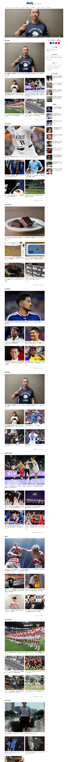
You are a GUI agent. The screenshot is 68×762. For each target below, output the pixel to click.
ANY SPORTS (8, 619)
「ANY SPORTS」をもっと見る (37, 696)
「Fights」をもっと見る (39, 615)
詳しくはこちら (48, 51)
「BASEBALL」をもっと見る (38, 449)
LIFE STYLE (8, 700)
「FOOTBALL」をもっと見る (38, 368)
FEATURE (7, 40)
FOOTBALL (8, 289)
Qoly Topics (8, 123)
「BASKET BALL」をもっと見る (37, 532)
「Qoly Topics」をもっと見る (38, 200)
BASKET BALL (8, 453)
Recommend (8, 204)
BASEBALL (7, 372)
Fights (6, 536)
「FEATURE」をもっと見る (38, 119)
